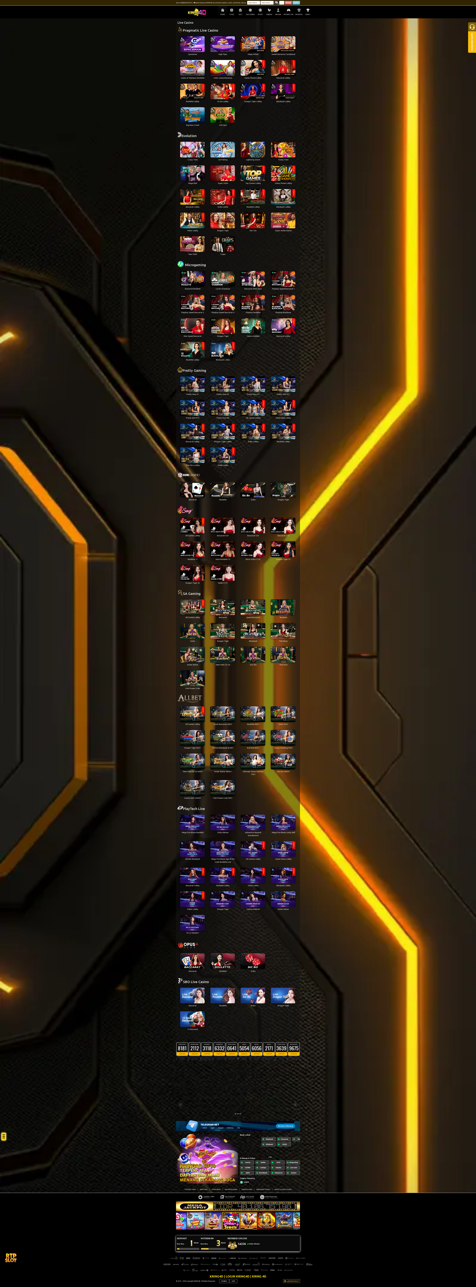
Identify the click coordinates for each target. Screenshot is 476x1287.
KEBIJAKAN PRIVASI (263, 1191)
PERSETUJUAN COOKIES (283, 1191)
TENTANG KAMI (190, 1191)
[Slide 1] (235, 1114)
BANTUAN (203, 1191)
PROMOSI (298, 14)
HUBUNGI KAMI (247, 1191)
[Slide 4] (240, 1114)
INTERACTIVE (288, 14)
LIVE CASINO (250, 14)
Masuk (288, 3)
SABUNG (269, 14)
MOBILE (224, 1283)
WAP (233, 1283)
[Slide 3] (238, 1114)
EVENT (307, 14)
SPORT (260, 14)
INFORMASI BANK (231, 1191)
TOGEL (231, 14)
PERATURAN (216, 1191)
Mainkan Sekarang (285, 1126)
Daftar (296, 3)
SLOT (240, 14)
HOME (222, 14)
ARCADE (278, 14)
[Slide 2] (237, 1114)
